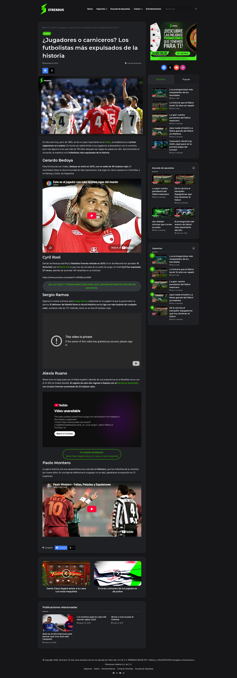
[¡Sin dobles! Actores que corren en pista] (162, 213)
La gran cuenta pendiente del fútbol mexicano (179, 118)
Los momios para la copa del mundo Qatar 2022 (91, 618)
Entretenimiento (153, 9)
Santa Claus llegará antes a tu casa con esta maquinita (92, 454)
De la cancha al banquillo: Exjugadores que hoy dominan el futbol (183, 194)
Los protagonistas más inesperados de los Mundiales (181, 92)
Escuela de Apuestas (120, 9)
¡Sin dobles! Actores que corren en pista (162, 224)
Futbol (53, 27)
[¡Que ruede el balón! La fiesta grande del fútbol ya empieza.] (159, 132)
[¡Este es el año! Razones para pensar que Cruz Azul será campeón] (58, 622)
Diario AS (64, 267)
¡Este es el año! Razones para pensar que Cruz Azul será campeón (57, 636)
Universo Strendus (125, 669)
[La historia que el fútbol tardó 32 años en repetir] (159, 106)
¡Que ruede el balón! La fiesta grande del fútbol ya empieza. (181, 131)
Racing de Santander (127, 383)
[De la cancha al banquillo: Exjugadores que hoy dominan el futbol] (184, 180)
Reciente (161, 79)
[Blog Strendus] (52, 9)
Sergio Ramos (81, 301)
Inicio (46, 27)
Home (90, 9)
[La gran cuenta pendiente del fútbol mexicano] (159, 119)
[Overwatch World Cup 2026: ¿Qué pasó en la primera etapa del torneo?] (159, 145)
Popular (186, 79)
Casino (137, 9)
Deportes (101, 9)
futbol (108, 142)
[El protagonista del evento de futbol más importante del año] (184, 213)
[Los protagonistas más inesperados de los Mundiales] (159, 93)
